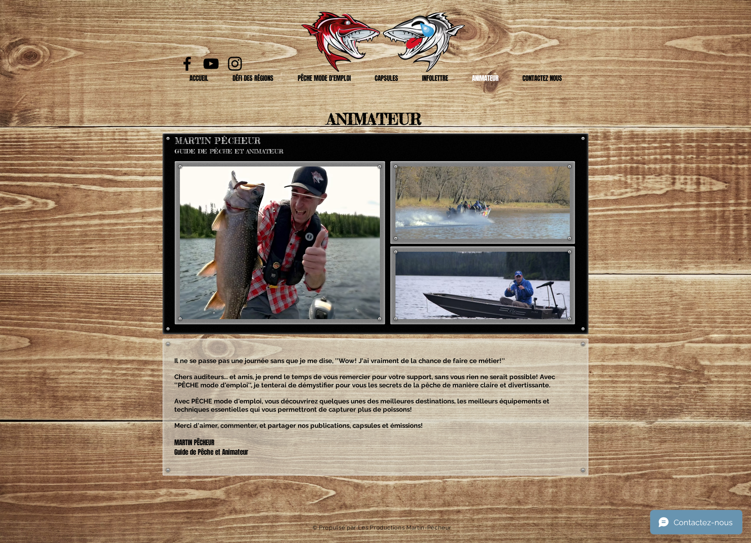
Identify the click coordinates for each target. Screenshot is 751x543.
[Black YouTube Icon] (211, 63)
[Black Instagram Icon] (235, 63)
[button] (253, 78)
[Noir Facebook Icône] (187, 63)
